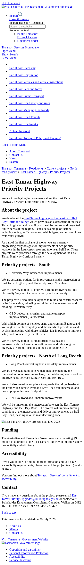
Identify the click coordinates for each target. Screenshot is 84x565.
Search (13, 161)
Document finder (27, 40)
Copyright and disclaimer (24, 549)
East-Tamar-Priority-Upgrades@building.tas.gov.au (40, 497)
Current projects (56, 168)
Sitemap (14, 529)
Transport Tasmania (14, 168)
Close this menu (19, 19)
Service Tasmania (20, 560)
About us (15, 525)
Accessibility (17, 556)
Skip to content (11, 3)
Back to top (9, 512)
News (13, 158)
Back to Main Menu (14, 144)
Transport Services (20, 47)
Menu (9, 51)
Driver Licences (27, 37)
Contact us (15, 154)
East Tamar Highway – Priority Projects (45, 172)
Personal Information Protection (28, 553)
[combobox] (45, 27)
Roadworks (36, 168)
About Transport (19, 151)
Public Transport (27, 33)
